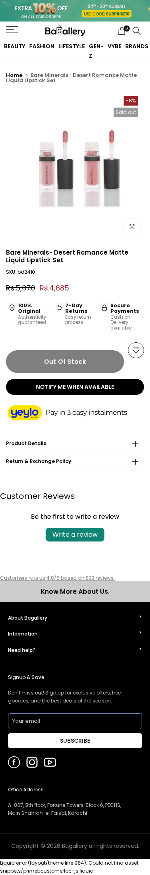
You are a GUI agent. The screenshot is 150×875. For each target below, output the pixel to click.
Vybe (114, 46)
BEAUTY (14, 46)
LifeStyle (71, 46)
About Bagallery (27, 617)
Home (14, 75)
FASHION (41, 46)
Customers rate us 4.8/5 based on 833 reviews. (57, 578)
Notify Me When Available (75, 387)
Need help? (22, 650)
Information (23, 633)
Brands (136, 46)
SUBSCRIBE (75, 741)
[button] (75, 413)
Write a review (75, 534)
